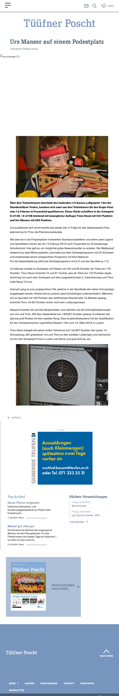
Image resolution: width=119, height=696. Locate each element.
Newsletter (16, 690)
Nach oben (106, 655)
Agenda (29, 683)
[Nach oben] (106, 651)
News (12, 683)
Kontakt (69, 683)
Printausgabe (48, 683)
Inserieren (87, 683)
